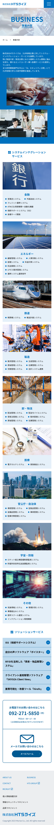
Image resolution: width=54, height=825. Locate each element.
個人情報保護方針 (10, 796)
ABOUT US (7, 777)
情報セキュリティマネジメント (15, 802)
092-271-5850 (24, 713)
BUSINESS (31, 777)
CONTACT (7, 783)
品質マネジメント (10, 808)
